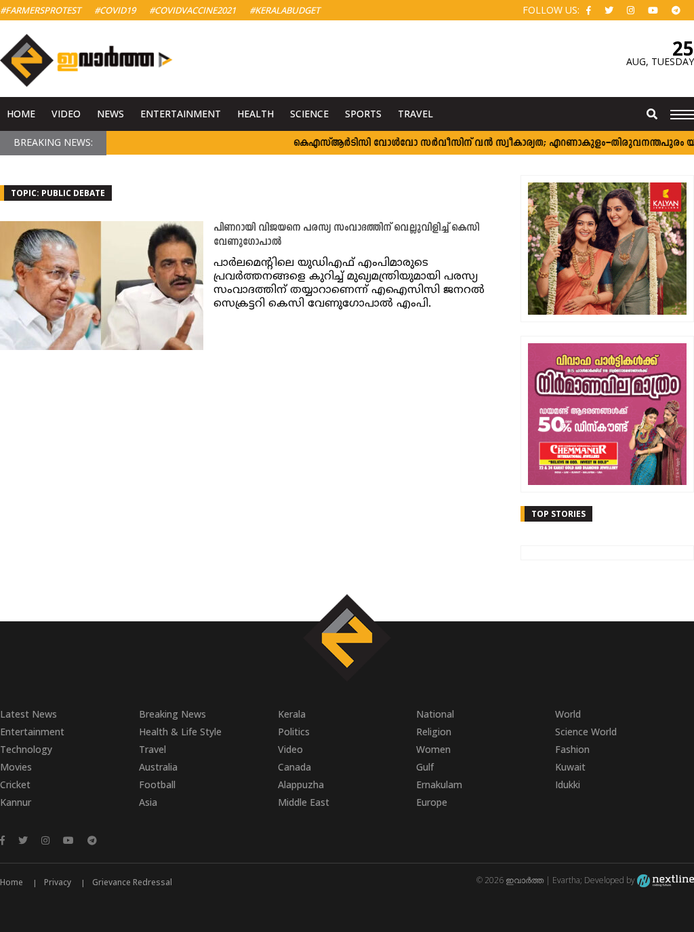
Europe (431, 802)
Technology (26, 749)
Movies (16, 766)
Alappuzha (301, 784)
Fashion (572, 749)
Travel (415, 113)
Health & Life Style (180, 731)
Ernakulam (439, 784)
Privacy (57, 882)
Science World (586, 731)
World (568, 713)
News (110, 113)
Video (66, 113)
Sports (363, 113)
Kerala (292, 713)
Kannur (15, 802)
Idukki (567, 784)
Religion (433, 731)
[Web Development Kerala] (665, 880)
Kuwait (570, 766)
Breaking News (172, 713)
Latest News (28, 713)
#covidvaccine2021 (192, 10)
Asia (148, 802)
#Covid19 (115, 10)
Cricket (15, 784)
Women (433, 749)
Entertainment (180, 113)
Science (309, 113)
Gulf (425, 766)
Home (21, 113)
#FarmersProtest (40, 10)
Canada (294, 766)
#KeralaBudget (284, 10)
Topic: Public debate (58, 193)
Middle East (303, 802)
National (435, 713)
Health (255, 113)
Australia (158, 766)
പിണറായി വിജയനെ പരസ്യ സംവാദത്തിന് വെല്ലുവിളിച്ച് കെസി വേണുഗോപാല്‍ (346, 235)
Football (157, 784)
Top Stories (558, 514)
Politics (294, 731)
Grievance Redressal (132, 882)
